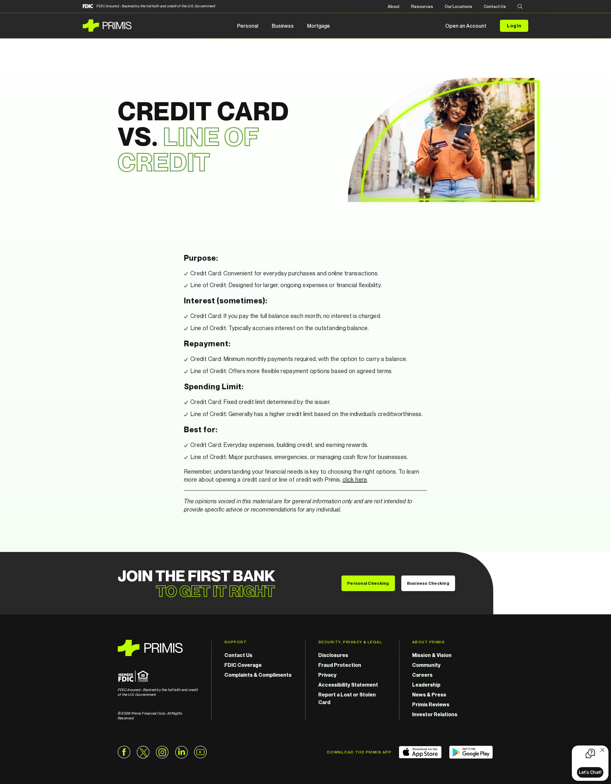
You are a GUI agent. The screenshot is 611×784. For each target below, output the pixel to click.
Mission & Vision (432, 655)
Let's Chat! (590, 772)
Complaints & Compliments (257, 675)
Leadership (426, 685)
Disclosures (333, 655)
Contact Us (495, 6)
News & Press (429, 694)
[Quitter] (602, 750)
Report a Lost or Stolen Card (347, 698)
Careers (422, 675)
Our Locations (458, 6)
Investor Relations (434, 714)
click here (354, 479)
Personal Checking (368, 583)
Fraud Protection (339, 665)
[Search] (520, 7)
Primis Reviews (430, 704)
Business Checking (428, 583)
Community (426, 665)
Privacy (327, 675)
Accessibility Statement (348, 685)
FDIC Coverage (243, 665)
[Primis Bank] (158, 648)
